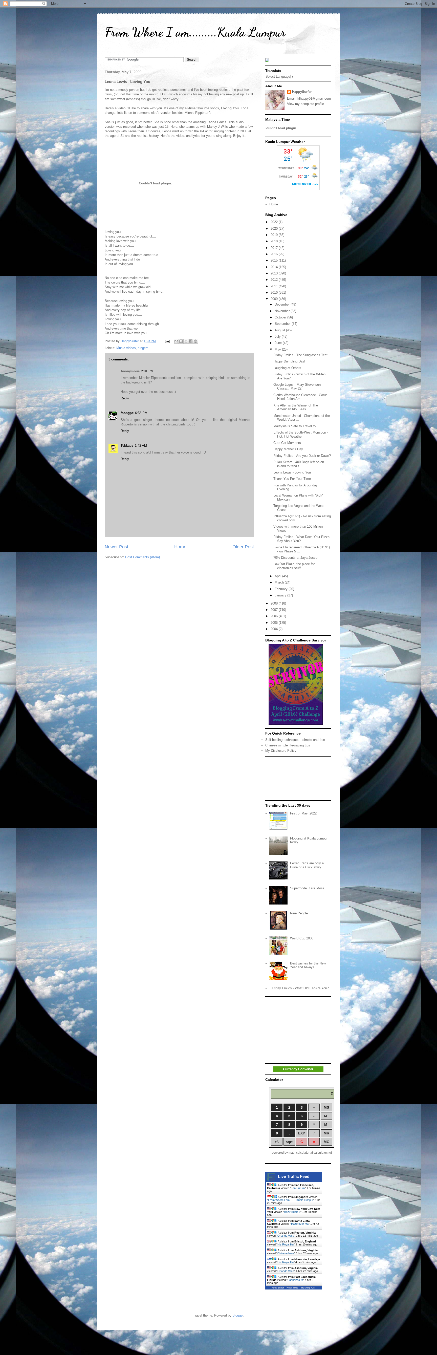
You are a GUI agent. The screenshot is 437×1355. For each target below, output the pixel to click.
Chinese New (285, 1253)
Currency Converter (298, 1069)
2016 (275, 254)
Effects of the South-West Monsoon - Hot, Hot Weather (300, 434)
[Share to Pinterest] (195, 341)
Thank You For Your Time (292, 479)
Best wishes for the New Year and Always (308, 965)
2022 (275, 222)
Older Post (243, 546)
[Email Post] (167, 341)
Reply (125, 398)
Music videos (126, 348)
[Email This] (176, 341)
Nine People (299, 913)
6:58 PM (141, 413)
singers (143, 348)
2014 (275, 267)
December (283, 304)
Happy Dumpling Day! (289, 361)
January (281, 595)
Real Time (292, 1287)
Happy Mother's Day (288, 449)
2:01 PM (147, 371)
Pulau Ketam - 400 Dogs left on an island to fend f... (298, 464)
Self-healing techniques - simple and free (295, 740)
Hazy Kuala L (292, 1211)
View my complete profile (305, 104)
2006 (275, 616)
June (279, 343)
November (283, 311)
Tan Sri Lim (298, 1188)
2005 (275, 623)
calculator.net (323, 1152)
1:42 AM (141, 445)
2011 (275, 286)
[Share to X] (185, 341)
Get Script (278, 1287)
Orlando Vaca (285, 1235)
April (278, 576)
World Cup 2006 (301, 938)
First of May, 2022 (303, 813)
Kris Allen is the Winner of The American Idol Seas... (295, 407)
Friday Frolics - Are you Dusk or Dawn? (302, 456)
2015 (275, 260)
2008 (275, 603)
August (280, 330)
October (281, 317)
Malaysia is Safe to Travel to (294, 426)
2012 (275, 280)
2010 (275, 292)
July (278, 336)
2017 (275, 248)
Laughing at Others (287, 368)
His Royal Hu (285, 1244)
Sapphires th (295, 1279)
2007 (275, 610)
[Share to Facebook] (190, 341)
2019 (275, 235)
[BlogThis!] (181, 341)
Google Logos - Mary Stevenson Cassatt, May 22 (297, 387)
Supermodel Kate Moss (307, 888)
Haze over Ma (300, 1223)
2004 (275, 629)
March (280, 582)
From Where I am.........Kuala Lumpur (195, 32)
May (278, 349)
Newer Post (116, 546)
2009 (275, 299)
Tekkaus (127, 445)
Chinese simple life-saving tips (287, 745)
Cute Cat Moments (287, 443)
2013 (275, 273)
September (283, 324)
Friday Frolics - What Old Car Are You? (300, 988)
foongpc (127, 413)
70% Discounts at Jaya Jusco (295, 558)
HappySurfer (302, 92)
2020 (275, 228)
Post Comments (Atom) (142, 557)
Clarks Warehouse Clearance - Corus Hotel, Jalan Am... (300, 397)
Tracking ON (308, 1287)
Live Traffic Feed (294, 1176)
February (282, 589)
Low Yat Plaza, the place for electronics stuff (294, 566)
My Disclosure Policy (280, 750)
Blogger (237, 1315)
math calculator (299, 1152)
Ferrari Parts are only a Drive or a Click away (307, 865)
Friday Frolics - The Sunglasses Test (300, 355)
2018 (275, 241)
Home (180, 546)
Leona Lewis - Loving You (292, 472)
